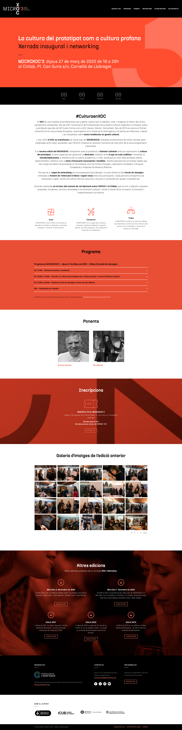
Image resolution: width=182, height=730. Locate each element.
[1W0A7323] (114, 497)
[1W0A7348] (68, 480)
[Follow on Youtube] (109, 683)
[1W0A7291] (68, 529)
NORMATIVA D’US (119, 727)
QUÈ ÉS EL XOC (116, 9)
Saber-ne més (61, 604)
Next (145, 533)
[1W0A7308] (68, 513)
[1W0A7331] (45, 497)
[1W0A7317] (136, 497)
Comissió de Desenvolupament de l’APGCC (96, 297)
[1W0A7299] (114, 513)
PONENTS (137, 9)
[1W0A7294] (45, 529)
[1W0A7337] (136, 480)
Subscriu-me (130, 681)
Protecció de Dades (134, 727)
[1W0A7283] (114, 529)
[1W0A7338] (114, 480)
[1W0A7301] (91, 513)
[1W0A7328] (68, 497)
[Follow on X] (100, 683)
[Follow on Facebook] (95, 683)
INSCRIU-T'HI (91, 430)
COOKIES (145, 727)
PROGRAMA (127, 9)
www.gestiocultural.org (42, 685)
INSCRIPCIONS (147, 9)
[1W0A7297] (136, 513)
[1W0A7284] (91, 529)
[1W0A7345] (91, 480)
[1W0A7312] (45, 513)
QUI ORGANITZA (173, 9)
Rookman (65, 727)
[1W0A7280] (136, 529)
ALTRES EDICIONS (160, 9)
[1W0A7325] (91, 497)
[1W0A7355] (45, 480)
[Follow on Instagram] (104, 683)
